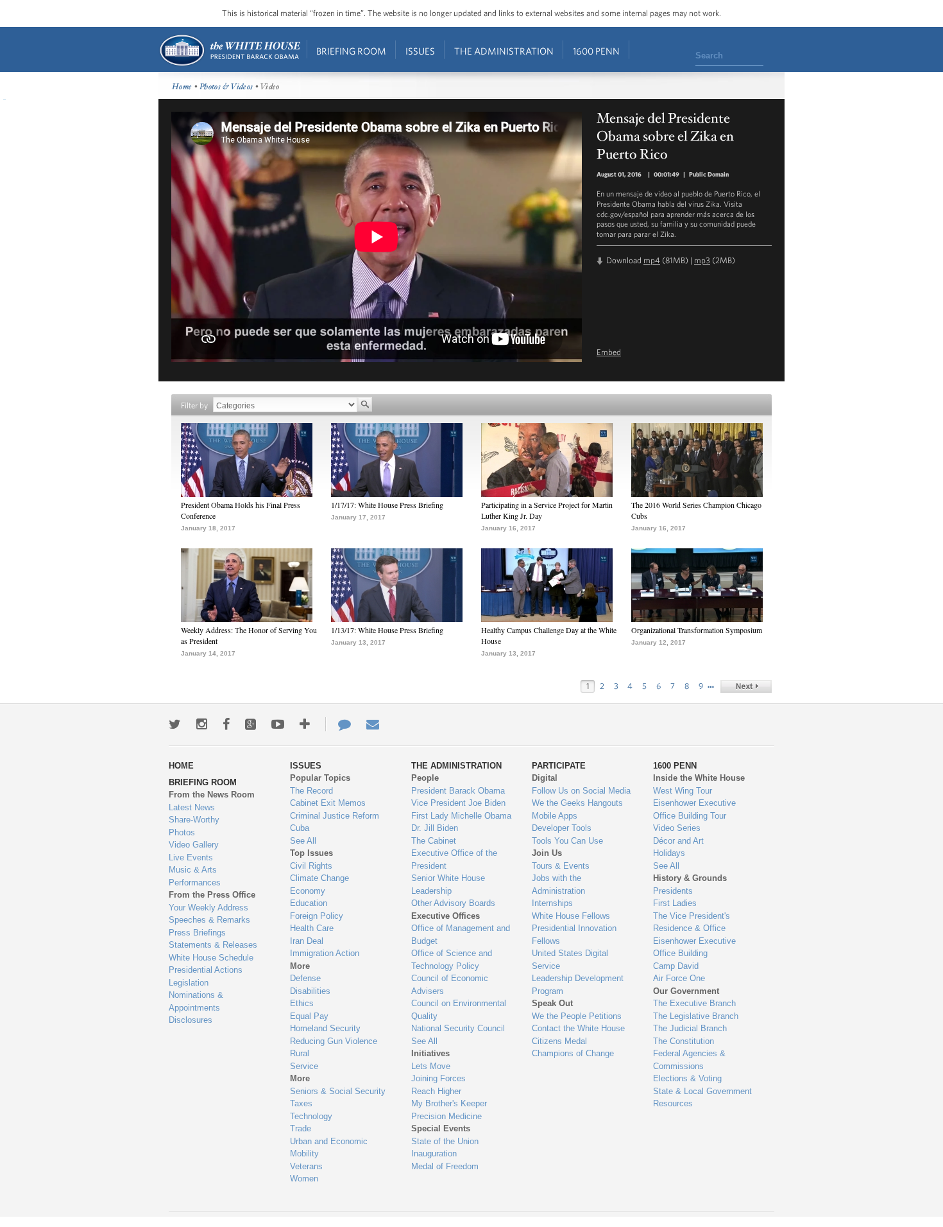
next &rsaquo (746, 686)
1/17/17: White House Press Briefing (387, 505)
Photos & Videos (226, 87)
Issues (420, 51)
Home (229, 50)
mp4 (651, 260)
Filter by (194, 405)
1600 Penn (596, 51)
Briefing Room (351, 51)
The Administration (504, 51)
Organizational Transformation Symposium (696, 630)
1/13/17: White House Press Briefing (387, 630)
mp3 (702, 260)
